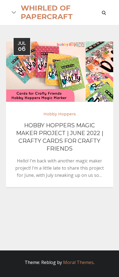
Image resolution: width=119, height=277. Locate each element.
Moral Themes (78, 262)
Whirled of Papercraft (47, 12)
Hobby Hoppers (59, 114)
